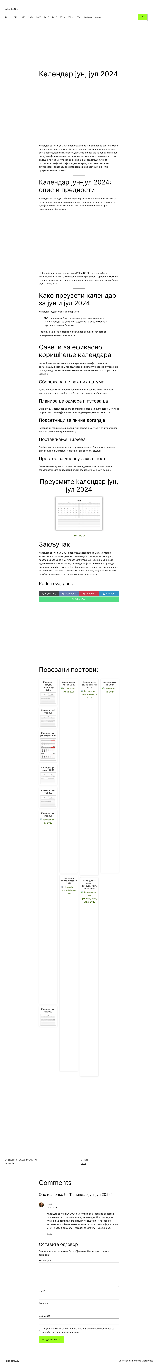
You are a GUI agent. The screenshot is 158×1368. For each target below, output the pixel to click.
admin (50, 1204)
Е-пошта (44, 1303)
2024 (83, 1163)
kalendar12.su (12, 9)
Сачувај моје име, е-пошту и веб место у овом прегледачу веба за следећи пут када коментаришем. (78, 1330)
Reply (49, 1234)
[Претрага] (142, 17)
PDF (75, 535)
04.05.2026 (52, 1207)
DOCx (82, 535)
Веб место (44, 1316)
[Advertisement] (79, 43)
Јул (30, 1160)
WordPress (147, 1360)
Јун (35, 1160)
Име (42, 1290)
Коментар (45, 1260)
